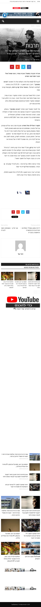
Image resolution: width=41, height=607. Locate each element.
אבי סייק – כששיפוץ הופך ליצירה (9, 229)
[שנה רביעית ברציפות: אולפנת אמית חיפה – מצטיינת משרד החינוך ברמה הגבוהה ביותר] (34, 457)
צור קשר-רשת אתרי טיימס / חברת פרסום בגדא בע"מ (22, 1)
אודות (38, 1)
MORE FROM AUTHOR (31, 267)
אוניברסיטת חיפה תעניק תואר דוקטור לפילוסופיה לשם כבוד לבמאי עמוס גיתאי (31, 513)
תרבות (32, 45)
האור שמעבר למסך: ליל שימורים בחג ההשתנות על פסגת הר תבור (32, 536)
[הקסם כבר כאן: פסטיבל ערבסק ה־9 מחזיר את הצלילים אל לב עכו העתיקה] (20, 276)
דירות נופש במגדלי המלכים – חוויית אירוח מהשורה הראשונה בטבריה (30, 230)
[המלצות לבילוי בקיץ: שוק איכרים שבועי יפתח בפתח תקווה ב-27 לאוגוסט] (7, 276)
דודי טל (36, 59)
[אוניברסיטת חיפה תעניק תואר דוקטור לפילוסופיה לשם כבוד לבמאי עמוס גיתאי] (34, 276)
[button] (3, 21)
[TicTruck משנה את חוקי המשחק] (30, 548)
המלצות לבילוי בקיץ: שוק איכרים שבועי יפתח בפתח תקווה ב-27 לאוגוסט (12, 559)
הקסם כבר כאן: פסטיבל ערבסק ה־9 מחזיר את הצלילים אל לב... (10, 536)
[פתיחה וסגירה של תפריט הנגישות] (4, 15)
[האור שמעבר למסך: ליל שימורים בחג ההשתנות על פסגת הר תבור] (34, 487)
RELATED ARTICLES (32, 264)
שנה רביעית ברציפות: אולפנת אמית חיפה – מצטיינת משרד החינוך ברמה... (11, 513)
